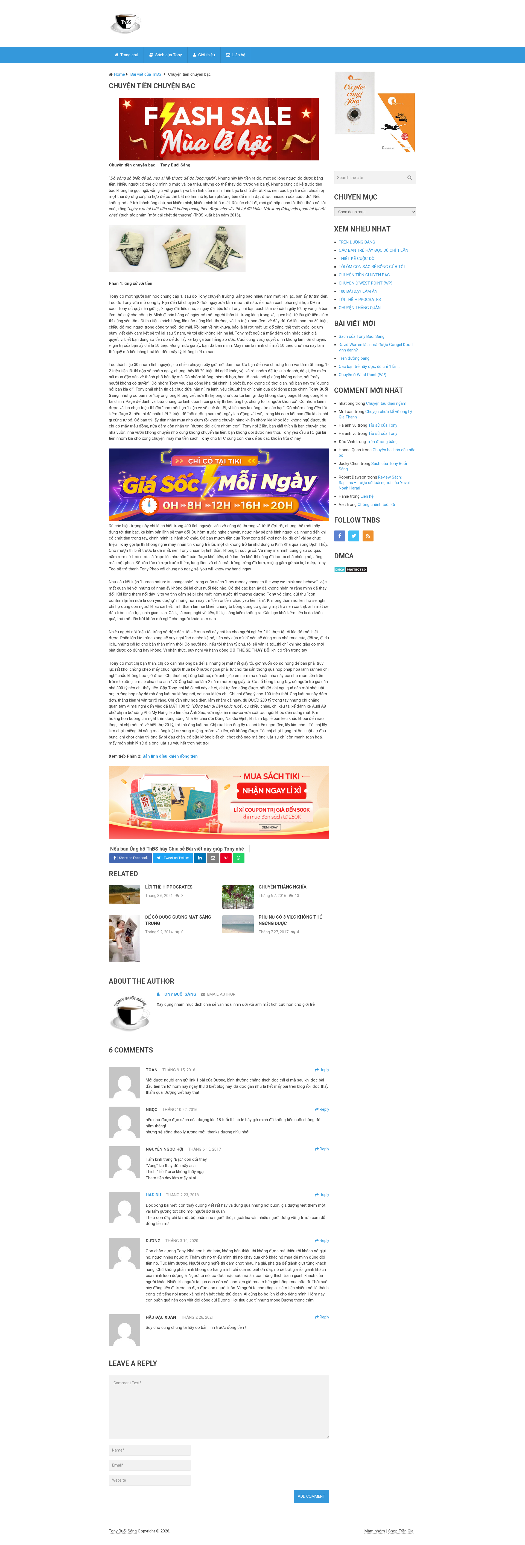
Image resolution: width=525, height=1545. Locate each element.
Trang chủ (128, 54)
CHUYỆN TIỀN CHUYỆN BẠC (364, 274)
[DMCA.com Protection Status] (350, 571)
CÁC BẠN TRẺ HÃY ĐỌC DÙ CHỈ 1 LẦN (373, 250)
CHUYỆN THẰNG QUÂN (360, 307)
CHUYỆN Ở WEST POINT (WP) (365, 283)
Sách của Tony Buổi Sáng (361, 336)
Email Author (221, 994)
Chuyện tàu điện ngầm (386, 403)
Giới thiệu (206, 54)
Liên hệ (238, 54)
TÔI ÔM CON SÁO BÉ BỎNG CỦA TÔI (372, 266)
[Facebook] (339, 535)
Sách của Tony (168, 54)
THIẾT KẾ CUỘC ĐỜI (357, 258)
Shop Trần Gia (400, 1531)
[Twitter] (353, 535)
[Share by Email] (213, 858)
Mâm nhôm (374, 1531)
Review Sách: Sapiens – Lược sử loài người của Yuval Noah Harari (374, 483)
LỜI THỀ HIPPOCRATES (360, 299)
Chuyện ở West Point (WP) (362, 374)
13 (297, 895)
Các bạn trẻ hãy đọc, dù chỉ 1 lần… (369, 366)
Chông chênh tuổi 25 (376, 504)
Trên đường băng (354, 358)
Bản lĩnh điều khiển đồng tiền (170, 756)
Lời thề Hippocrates (168, 887)
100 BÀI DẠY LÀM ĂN (358, 291)
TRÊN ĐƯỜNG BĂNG (357, 242)
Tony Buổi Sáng (179, 994)
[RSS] (368, 535)
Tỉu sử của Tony (382, 425)
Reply (324, 1070)
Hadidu (153, 1194)
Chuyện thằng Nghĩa (283, 887)
